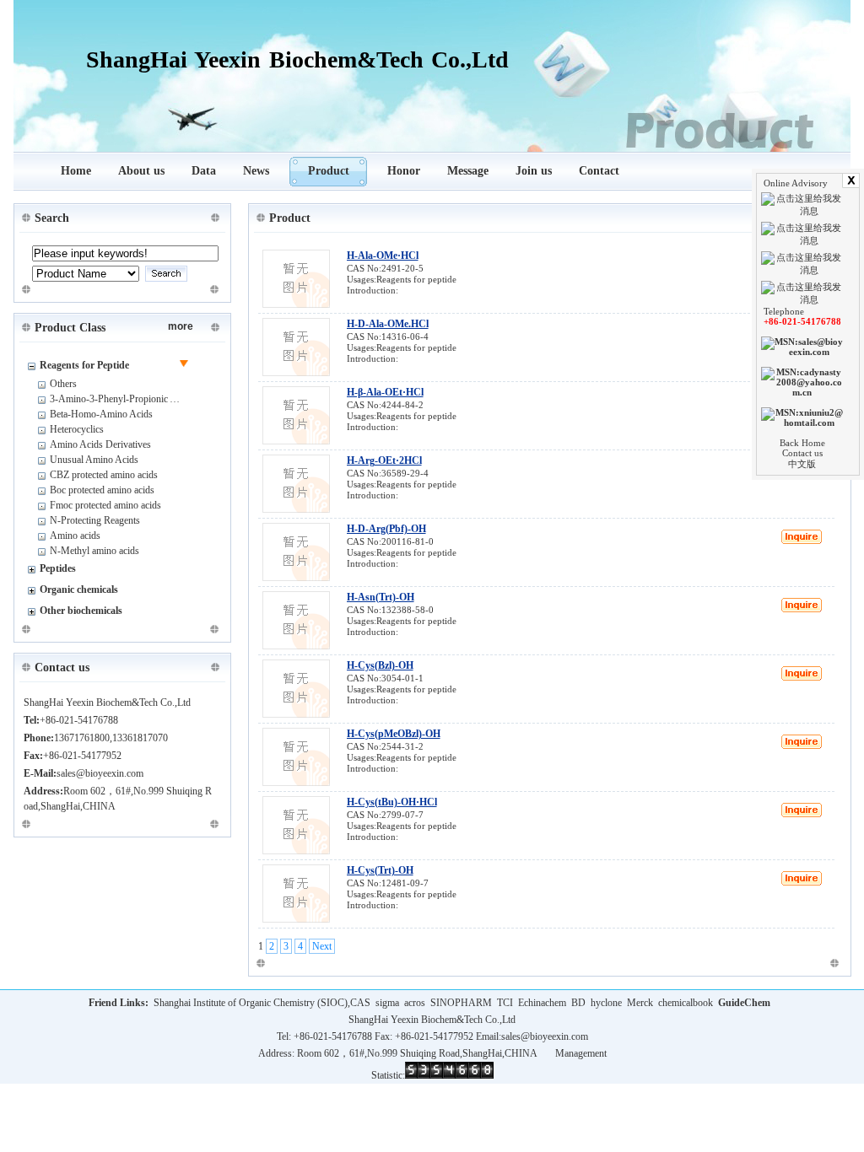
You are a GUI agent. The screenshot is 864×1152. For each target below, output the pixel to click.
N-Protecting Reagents (95, 520)
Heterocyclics (77, 429)
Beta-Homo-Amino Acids (101, 414)
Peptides (58, 568)
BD (578, 1003)
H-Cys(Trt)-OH (380, 870)
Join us (534, 170)
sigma (387, 1003)
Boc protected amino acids (102, 490)
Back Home (802, 443)
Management (581, 1053)
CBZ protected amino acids (104, 475)
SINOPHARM (461, 1003)
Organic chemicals (79, 589)
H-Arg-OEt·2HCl (384, 460)
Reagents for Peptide (84, 365)
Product (328, 170)
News (256, 170)
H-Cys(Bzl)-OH (380, 665)
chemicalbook (685, 1003)
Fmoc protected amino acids (105, 505)
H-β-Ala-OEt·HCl (385, 392)
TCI (505, 1003)
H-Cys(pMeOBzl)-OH (393, 734)
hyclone (606, 1003)
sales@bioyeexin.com (544, 1036)
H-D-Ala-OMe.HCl (388, 324)
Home (76, 170)
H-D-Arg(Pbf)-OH (386, 529)
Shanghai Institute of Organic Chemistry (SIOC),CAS (262, 1003)
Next (322, 946)
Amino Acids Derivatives (100, 444)
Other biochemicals (81, 610)
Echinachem (542, 1003)
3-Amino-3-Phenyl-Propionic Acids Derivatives (145, 399)
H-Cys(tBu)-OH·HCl (392, 802)
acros (414, 1003)
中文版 (802, 464)
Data (204, 170)
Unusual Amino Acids (94, 460)
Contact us (802, 453)
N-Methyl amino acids (94, 551)
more (180, 326)
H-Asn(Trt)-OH (380, 597)
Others (63, 384)
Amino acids (75, 535)
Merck (640, 1003)
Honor (403, 170)
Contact (599, 170)
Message (468, 170)
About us (141, 170)
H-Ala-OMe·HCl (382, 255)
